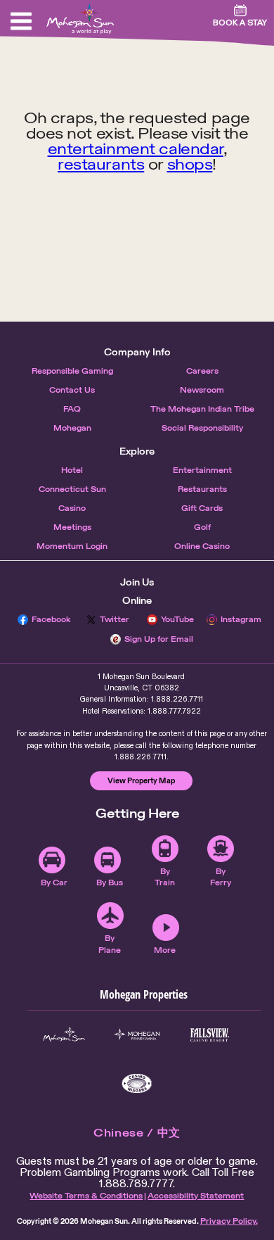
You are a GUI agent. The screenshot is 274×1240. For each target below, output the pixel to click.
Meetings (72, 527)
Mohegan (72, 428)
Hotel (72, 470)
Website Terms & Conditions (86, 1196)
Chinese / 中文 (137, 1132)
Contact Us (72, 390)
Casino (72, 508)
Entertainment (202, 470)
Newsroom (202, 390)
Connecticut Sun (72, 489)
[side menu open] (21, 21)
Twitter (114, 619)
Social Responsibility (202, 428)
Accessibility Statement (196, 1196)
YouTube (177, 619)
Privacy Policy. (229, 1221)
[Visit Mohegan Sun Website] (64, 1035)
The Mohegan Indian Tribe (202, 409)
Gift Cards (202, 508)
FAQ (72, 409)
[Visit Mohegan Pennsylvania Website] (137, 1035)
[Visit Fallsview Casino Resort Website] (210, 1035)
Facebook (51, 619)
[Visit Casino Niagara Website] (137, 1083)
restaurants (101, 164)
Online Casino (202, 546)
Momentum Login (72, 546)
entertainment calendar (135, 148)
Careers (202, 371)
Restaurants (202, 489)
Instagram (241, 619)
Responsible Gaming (72, 371)
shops (190, 164)
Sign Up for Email (158, 639)
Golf (202, 527)
